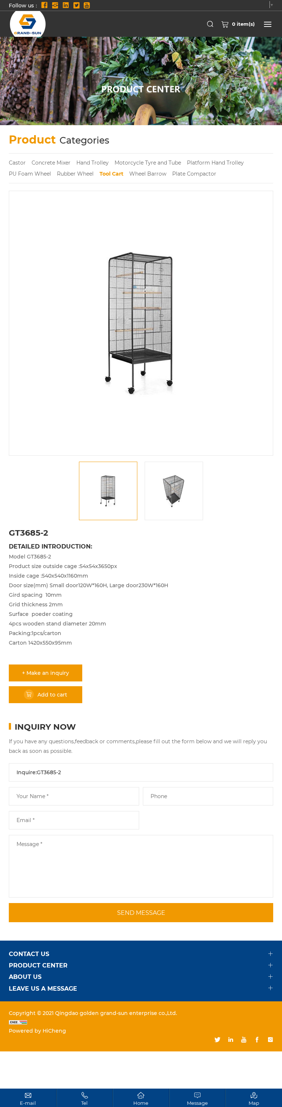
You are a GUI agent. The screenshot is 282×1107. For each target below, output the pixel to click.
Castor (17, 162)
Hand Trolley (92, 162)
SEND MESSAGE (141, 912)
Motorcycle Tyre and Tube (148, 162)
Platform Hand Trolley (215, 162)
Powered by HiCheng (37, 1030)
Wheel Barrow (147, 173)
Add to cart (52, 694)
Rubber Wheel (75, 173)
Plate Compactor (194, 173)
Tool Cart (111, 173)
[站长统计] (141, 1022)
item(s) (243, 24)
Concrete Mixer (51, 162)
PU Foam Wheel (30, 173)
